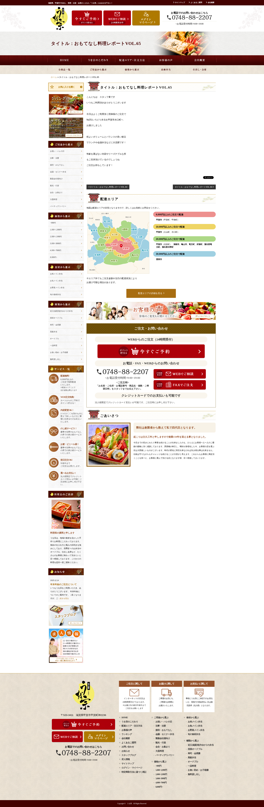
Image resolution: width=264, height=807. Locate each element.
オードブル (54, 339)
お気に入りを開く (66, 87)
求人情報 (126, 759)
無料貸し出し (55, 359)
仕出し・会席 (200, 69)
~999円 (53, 223)
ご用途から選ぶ (98, 69)
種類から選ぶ (192, 740)
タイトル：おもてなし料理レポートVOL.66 (193, 187)
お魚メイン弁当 (56, 281)
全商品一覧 (64, 69)
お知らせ (126, 751)
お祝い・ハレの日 (57, 151)
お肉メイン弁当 (56, 274)
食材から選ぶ (192, 717)
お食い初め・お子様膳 (59, 352)
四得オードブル (56, 318)
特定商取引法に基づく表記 (134, 772)
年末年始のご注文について (63, 584)
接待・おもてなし (57, 165)
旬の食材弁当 (55, 294)
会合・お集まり (56, 192)
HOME (64, 60)
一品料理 (53, 345)
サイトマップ (180, 2)
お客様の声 (166, 60)
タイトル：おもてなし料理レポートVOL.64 (108, 187)
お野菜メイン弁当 (57, 288)
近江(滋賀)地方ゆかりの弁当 (61, 311)
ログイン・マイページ (132, 767)
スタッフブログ (129, 755)
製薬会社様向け (56, 179)
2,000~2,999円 (56, 237)
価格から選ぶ (132, 69)
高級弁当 (166, 69)
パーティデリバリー (58, 206)
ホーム (54, 77)
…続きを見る (63, 598)
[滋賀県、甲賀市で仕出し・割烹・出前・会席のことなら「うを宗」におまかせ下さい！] (58, 18)
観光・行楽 (54, 186)
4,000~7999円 (55, 250)
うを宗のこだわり (98, 60)
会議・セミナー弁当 (58, 172)
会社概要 (211, 2)
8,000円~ (53, 257)
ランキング (127, 734)
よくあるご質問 (196, 2)
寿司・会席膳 (55, 325)
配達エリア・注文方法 (132, 60)
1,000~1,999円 (56, 230)
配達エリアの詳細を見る (150, 293)
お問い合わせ (128, 747)
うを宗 (129, 804)
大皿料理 (53, 199)
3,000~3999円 (55, 243)
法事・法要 (54, 158)
